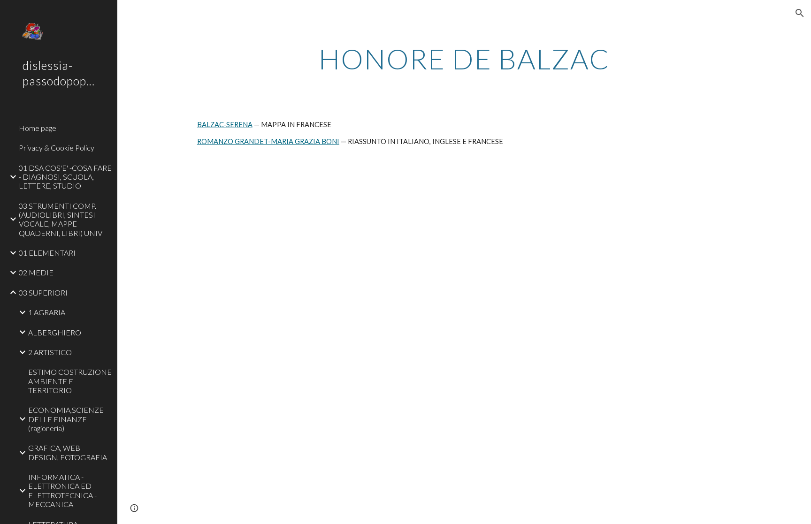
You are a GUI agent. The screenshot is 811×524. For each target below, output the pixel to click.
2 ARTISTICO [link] (50, 352)
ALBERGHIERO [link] (54, 332)
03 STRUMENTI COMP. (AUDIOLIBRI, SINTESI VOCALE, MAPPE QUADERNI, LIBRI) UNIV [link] (60, 219)
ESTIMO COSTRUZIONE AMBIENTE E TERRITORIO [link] (70, 381)
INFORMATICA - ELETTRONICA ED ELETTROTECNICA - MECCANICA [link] (62, 490)
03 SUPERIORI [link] (43, 292)
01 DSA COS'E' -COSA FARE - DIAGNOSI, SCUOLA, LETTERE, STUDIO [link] (65, 176)
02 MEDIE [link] (36, 272)
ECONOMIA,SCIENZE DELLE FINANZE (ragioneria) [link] (66, 419)
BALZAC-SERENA (224, 125)
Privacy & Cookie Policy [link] (56, 147)
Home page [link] (37, 127)
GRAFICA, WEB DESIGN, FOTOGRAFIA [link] (67, 452)
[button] (799, 13)
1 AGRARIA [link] (46, 312)
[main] (464, 58)
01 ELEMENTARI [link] (47, 252)
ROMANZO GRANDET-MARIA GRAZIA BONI (268, 141)
